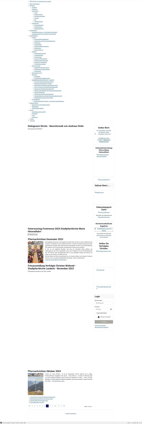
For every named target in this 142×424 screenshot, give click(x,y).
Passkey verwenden (105, 317)
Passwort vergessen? (100, 325)
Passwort (97, 306)
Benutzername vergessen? (101, 327)
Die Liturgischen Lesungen (104, 130)
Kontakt (67, 413)
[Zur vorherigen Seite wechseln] (32, 406)
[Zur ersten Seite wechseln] (29, 406)
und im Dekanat (104, 237)
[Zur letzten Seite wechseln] (64, 406)
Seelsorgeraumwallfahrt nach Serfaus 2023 (41, 399)
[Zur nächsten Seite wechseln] (61, 406)
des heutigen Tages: (104, 132)
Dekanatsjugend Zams (104, 217)
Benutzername (98, 300)
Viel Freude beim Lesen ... (58, 381)
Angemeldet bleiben (102, 313)
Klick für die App (103, 138)
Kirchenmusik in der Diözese (104, 235)
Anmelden (103, 321)
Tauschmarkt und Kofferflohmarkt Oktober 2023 (42, 397)
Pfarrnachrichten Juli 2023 (37, 402)
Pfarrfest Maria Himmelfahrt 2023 (39, 400)
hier (101, 140)
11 (58, 406)
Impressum (73, 413)
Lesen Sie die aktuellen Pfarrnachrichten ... (56, 259)
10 (55, 406)
